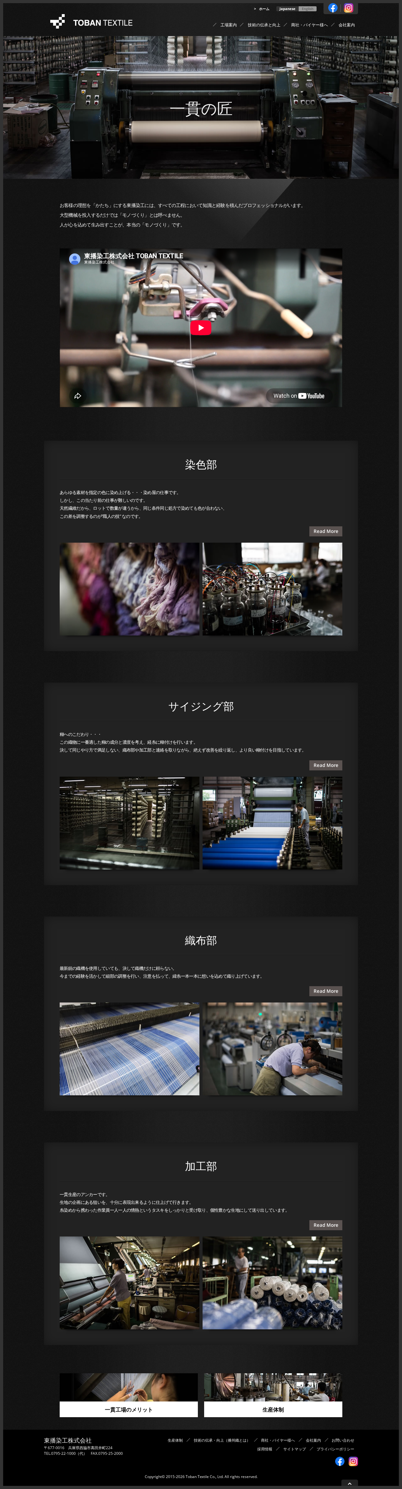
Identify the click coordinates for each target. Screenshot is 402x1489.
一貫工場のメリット (240, 37)
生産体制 (230, 63)
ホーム (264, 8)
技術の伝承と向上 (264, 25)
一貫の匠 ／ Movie (239, 50)
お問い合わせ (343, 1440)
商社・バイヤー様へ (309, 25)
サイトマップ (294, 1449)
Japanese (288, 8)
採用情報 (264, 1449)
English (307, 8)
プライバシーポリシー (335, 1449)
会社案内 (347, 25)
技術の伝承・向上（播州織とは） (222, 1440)
